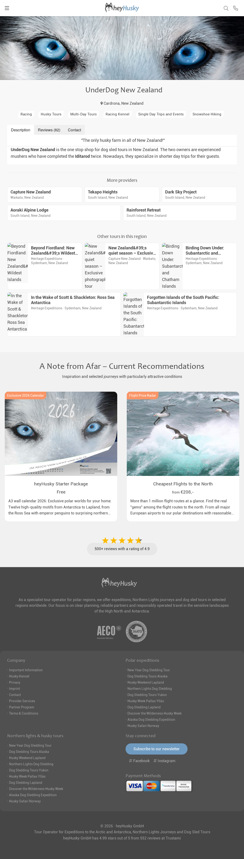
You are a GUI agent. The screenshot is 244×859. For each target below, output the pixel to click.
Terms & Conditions (23, 713)
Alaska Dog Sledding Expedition (151, 719)
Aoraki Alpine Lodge (29, 210)
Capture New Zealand (30, 192)
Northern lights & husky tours (35, 736)
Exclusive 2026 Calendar (25, 395)
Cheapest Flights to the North (183, 484)
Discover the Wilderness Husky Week (154, 713)
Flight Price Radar (142, 395)
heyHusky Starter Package (61, 484)
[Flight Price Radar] (183, 434)
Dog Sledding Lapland (144, 707)
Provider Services (22, 701)
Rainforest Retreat (144, 210)
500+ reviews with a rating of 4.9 (122, 549)
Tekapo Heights (102, 192)
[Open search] (225, 7)
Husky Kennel (19, 676)
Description (20, 130)
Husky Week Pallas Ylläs (145, 701)
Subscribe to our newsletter (156, 749)
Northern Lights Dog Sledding (149, 689)
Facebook (141, 761)
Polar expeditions (142, 660)
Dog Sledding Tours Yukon (147, 695)
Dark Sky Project (181, 192)
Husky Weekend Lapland (145, 682)
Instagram (166, 761)
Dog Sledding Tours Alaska (147, 676)
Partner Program (21, 707)
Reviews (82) (49, 130)
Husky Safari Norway (143, 726)
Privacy (14, 682)
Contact (74, 130)
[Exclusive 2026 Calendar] (61, 434)
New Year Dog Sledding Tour (148, 670)
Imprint (14, 689)
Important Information (26, 670)
